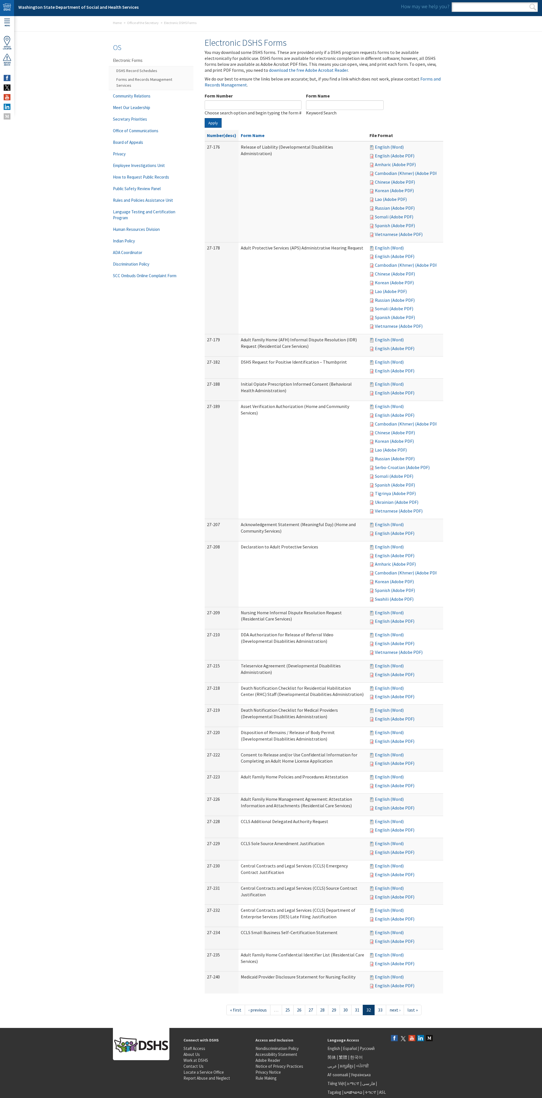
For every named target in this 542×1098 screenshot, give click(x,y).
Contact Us (193, 1066)
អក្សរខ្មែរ (346, 1066)
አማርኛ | (354, 1083)
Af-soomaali (337, 1074)
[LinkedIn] (421, 1038)
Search (533, 7)
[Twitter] (403, 1038)
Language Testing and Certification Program (144, 214)
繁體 (343, 1057)
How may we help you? (425, 6)
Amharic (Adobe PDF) (395, 164)
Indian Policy (124, 241)
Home (117, 23)
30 (345, 1010)
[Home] (7, 8)
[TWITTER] (7, 87)
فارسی (368, 1083)
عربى (332, 1066)
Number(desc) (221, 135)
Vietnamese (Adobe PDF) (399, 234)
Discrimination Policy (131, 264)
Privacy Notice (268, 1072)
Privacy (119, 154)
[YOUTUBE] (7, 97)
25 (287, 1010)
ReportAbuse (7, 64)
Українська (361, 1074)
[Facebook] (394, 1038)
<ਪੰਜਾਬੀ (362, 1066)
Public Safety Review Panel (137, 188)
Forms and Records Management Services (144, 82)
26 (299, 1010)
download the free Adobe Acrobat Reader (308, 70)
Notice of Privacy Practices (279, 1066)
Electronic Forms (128, 60)
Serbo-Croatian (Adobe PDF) (402, 467)
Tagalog (334, 1092)
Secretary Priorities (130, 119)
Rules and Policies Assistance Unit (143, 200)
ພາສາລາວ (353, 1092)
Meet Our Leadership (131, 107)
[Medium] (429, 1038)
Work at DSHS (195, 1060)
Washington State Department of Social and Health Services (78, 7)
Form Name (318, 96)
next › (395, 1010)
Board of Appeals (128, 142)
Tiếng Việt (336, 1083)
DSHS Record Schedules (136, 70)
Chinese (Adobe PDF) (395, 182)
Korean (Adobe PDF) (394, 190)
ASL (382, 1092)
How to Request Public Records (141, 177)
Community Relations (131, 96)
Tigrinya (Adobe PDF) (395, 493)
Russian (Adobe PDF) (395, 208)
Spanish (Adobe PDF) (395, 225)
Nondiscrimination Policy (277, 1048)
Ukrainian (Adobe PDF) (396, 502)
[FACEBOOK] (7, 78)
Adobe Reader (267, 1060)
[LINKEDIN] (7, 107)
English (334, 1048)
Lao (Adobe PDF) (391, 199)
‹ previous (257, 1010)
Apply (213, 122)
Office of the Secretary (143, 23)
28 (322, 1010)
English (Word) (389, 147)
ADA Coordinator (127, 252)
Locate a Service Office (203, 1072)
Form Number (219, 96)
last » (412, 1010)
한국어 (356, 1057)
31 (357, 1010)
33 (380, 1010)
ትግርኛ (370, 1092)
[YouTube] (412, 1038)
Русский (367, 1048)
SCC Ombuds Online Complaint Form (144, 275)
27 (311, 1010)
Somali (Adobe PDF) (394, 217)
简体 (331, 1057)
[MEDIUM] (7, 116)
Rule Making (266, 1078)
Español (350, 1048)
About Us (191, 1054)
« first (235, 1010)
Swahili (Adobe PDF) (394, 599)
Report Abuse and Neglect (206, 1078)
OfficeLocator (7, 47)
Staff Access (194, 1048)
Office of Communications (135, 130)
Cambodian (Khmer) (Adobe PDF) (407, 173)
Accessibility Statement (276, 1054)
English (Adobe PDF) (394, 156)
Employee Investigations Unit (139, 165)
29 (334, 1010)
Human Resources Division (136, 229)
